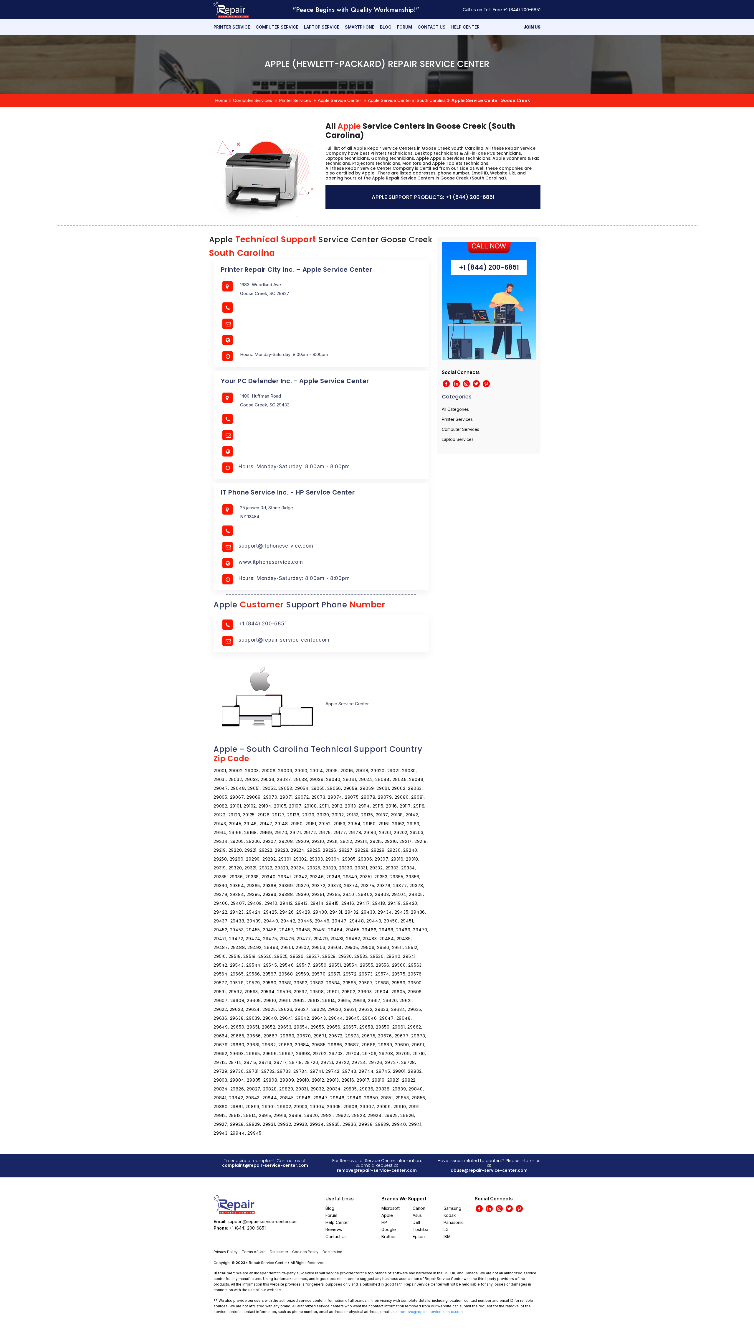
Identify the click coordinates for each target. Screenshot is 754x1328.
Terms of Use (254, 1252)
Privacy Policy (226, 1252)
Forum (404, 26)
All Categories (455, 409)
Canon (419, 1208)
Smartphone (359, 26)
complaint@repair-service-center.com (265, 1165)
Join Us (531, 26)
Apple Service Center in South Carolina (407, 100)
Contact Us (432, 26)
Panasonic (454, 1222)
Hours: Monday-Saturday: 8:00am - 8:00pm (294, 466)
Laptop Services (458, 439)
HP (384, 1222)
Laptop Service (321, 26)
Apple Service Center (339, 100)
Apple (387, 1215)
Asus (417, 1215)
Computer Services (252, 100)
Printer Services (295, 100)
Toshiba (420, 1229)
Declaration (332, 1252)
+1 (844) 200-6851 (521, 9)
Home (221, 100)
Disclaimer (279, 1252)
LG (446, 1229)
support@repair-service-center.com (284, 640)
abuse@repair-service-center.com (489, 1170)
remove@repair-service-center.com (377, 1170)
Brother (388, 1236)
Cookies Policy (305, 1252)
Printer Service (232, 26)
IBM (447, 1236)
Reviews (333, 1229)
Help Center (465, 26)
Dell (416, 1222)
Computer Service (277, 26)
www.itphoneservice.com (271, 562)
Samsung (452, 1208)
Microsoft (390, 1208)
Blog (385, 26)
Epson (419, 1236)
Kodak (450, 1215)
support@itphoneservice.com (276, 546)
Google (388, 1229)
